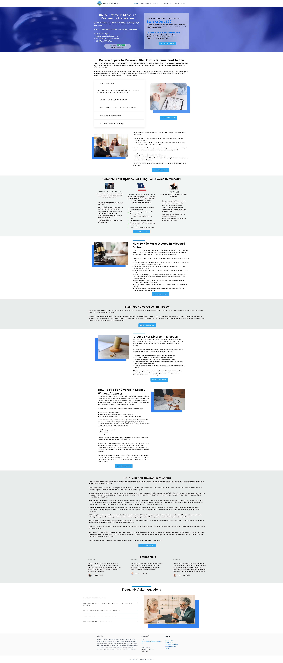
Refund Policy (169, 642)
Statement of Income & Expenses (110, 115)
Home (136, 3)
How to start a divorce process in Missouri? (98, 621)
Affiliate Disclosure (170, 646)
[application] (150, 3)
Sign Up (177, 3)
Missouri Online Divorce (112, 3)
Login (183, 3)
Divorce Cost (167, 3)
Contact (167, 648)
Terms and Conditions (171, 644)
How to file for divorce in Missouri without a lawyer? (101, 610)
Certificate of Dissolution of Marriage (111, 123)
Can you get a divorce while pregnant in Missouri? (100, 616)
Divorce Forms (157, 3)
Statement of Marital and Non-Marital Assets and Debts (117, 107)
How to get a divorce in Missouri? (94, 598)
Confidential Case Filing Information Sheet (113, 99)
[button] (119, 84)
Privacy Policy (169, 640)
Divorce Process (144, 3)
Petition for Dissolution (106, 84)
